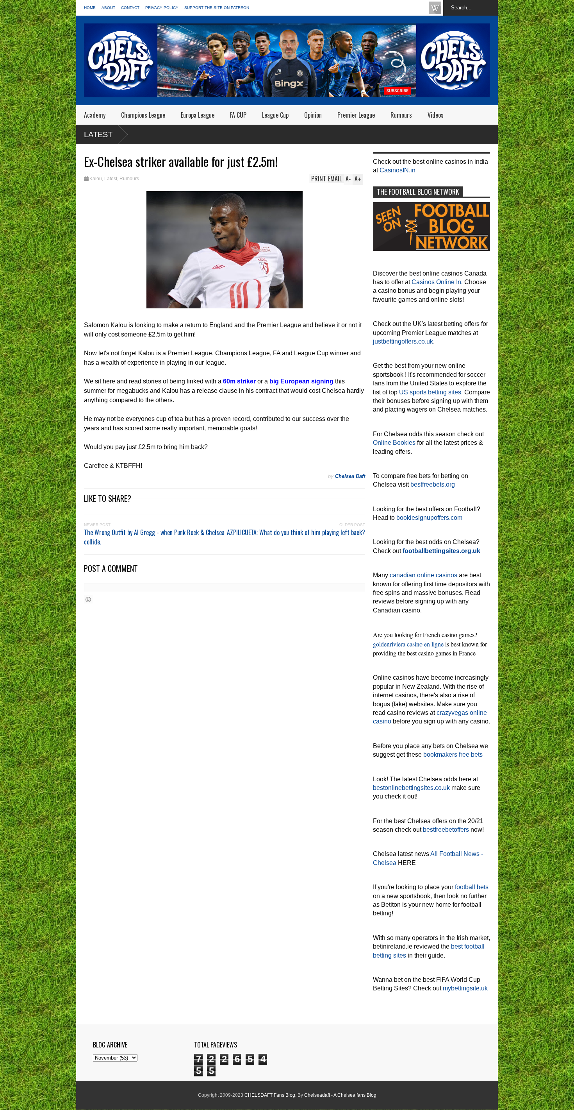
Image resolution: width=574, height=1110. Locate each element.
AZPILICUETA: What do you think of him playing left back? (296, 532)
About (108, 7)
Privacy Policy (161, 7)
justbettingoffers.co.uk (403, 341)
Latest (98, 134)
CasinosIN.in (397, 170)
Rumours (401, 115)
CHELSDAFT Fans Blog (269, 1095)
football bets (471, 887)
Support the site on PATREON (216, 7)
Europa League (197, 115)
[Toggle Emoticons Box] (88, 599)
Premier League (356, 115)
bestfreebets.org (432, 484)
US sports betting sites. (431, 392)
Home (90, 7)
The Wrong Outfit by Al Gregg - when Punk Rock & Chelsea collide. (154, 537)
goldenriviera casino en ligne (408, 644)
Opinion (313, 115)
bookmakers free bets (453, 754)
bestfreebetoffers (446, 829)
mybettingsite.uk (465, 988)
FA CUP (238, 115)
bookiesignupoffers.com (429, 517)
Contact (130, 7)
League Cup (275, 115)
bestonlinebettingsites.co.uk (411, 787)
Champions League (143, 115)
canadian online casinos (423, 575)
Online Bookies (394, 442)
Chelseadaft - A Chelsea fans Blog (340, 1095)
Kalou (95, 178)
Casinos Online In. (437, 282)
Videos (436, 115)
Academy (94, 115)
